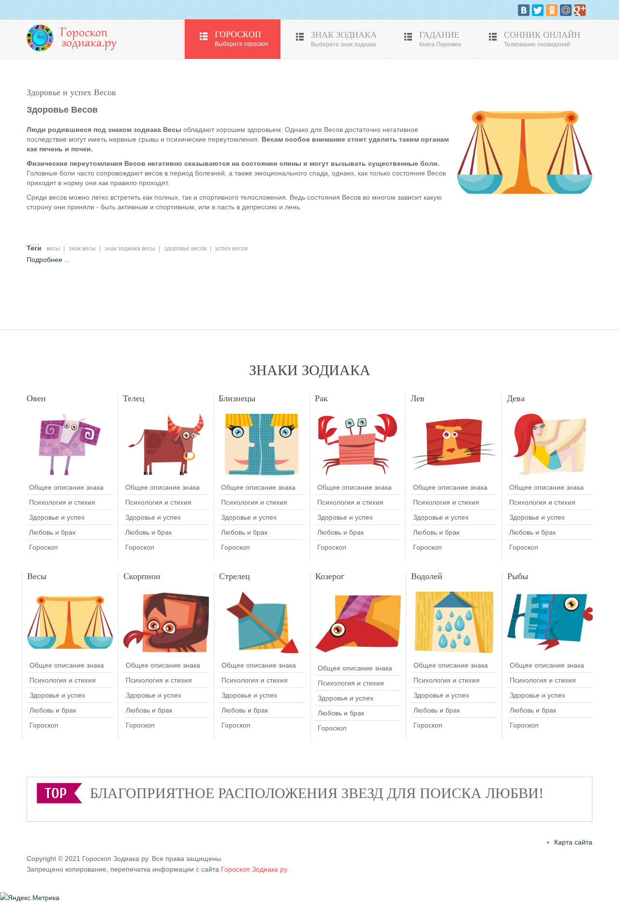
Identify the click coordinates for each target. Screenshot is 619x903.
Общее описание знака (66, 487)
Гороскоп (43, 547)
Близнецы (237, 398)
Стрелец (234, 576)
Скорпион (142, 576)
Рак (321, 398)
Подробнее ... (48, 259)
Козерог (329, 576)
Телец (134, 398)
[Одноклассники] (552, 10)
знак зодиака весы (129, 248)
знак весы (82, 248)
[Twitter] (538, 10)
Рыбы (517, 576)
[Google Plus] (580, 10)
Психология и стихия (62, 502)
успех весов (231, 248)
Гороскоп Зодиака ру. (255, 869)
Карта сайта (573, 842)
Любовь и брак (52, 532)
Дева (516, 398)
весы (53, 248)
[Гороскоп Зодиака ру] (75, 37)
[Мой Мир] (566, 10)
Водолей (426, 576)
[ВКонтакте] (524, 10)
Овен (36, 398)
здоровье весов (185, 248)
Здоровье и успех (57, 517)
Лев (418, 398)
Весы (36, 576)
